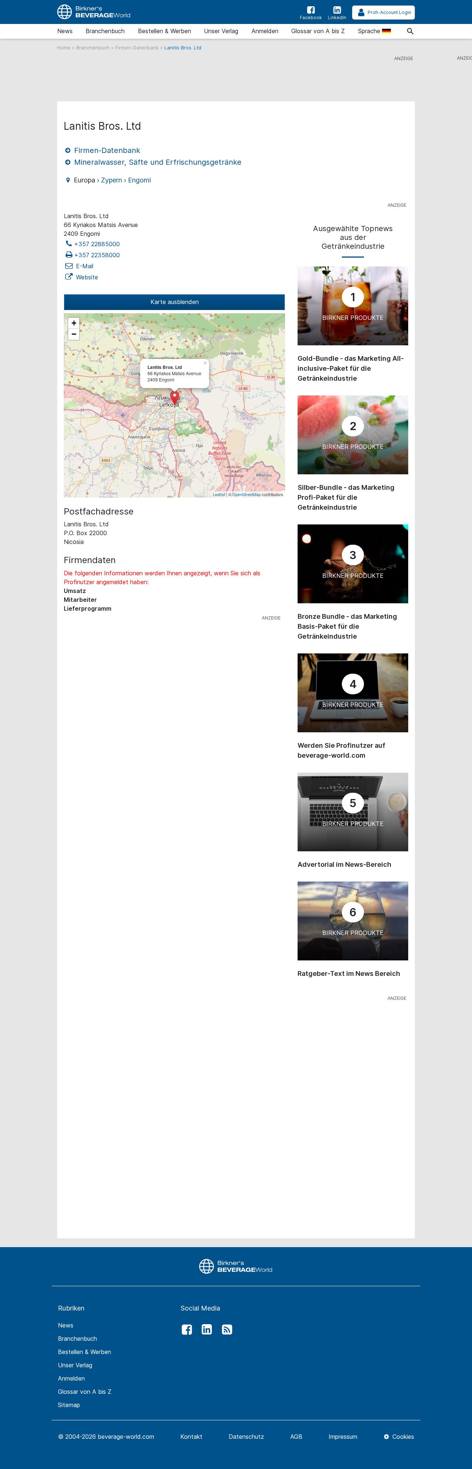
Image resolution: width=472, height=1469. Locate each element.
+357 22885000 (97, 244)
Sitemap (69, 1405)
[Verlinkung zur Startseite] (94, 12)
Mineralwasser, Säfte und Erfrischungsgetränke (157, 162)
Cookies (402, 1436)
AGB (296, 1436)
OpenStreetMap (246, 494)
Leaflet (219, 494)
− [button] (74, 334)
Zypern (111, 180)
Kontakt (191, 1436)
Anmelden (264, 31)
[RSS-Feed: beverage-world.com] (225, 1330)
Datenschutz (246, 1436)
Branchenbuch (105, 31)
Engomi (139, 180)
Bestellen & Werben (164, 31)
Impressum (343, 1436)
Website (86, 277)
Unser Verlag (221, 31)
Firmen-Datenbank (137, 47)
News (65, 31)
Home (64, 47)
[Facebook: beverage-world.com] (185, 1330)
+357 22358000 (97, 255)
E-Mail (83, 266)
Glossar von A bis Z (318, 31)
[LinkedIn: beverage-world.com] (205, 1330)
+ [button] (74, 323)
